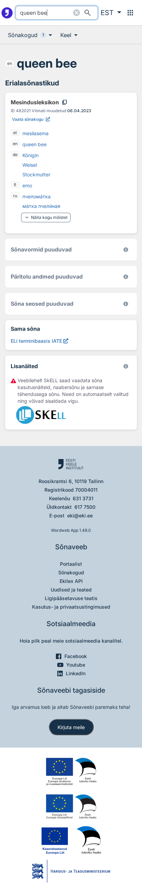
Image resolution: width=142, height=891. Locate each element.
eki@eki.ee (80, 515)
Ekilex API (71, 581)
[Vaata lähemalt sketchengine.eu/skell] (125, 366)
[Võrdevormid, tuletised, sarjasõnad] (125, 303)
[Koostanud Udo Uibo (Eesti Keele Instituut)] (125, 276)
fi (15, 184)
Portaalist (71, 564)
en (9, 63)
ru (15, 195)
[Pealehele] (7, 12)
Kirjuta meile (71, 727)
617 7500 (84, 507)
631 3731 (83, 498)
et (15, 132)
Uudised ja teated (71, 590)
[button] (111, 13)
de (15, 154)
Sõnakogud (71, 572)
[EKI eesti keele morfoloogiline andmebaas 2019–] (125, 249)
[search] (57, 13)
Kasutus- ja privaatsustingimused (71, 607)
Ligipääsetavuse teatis (71, 598)
